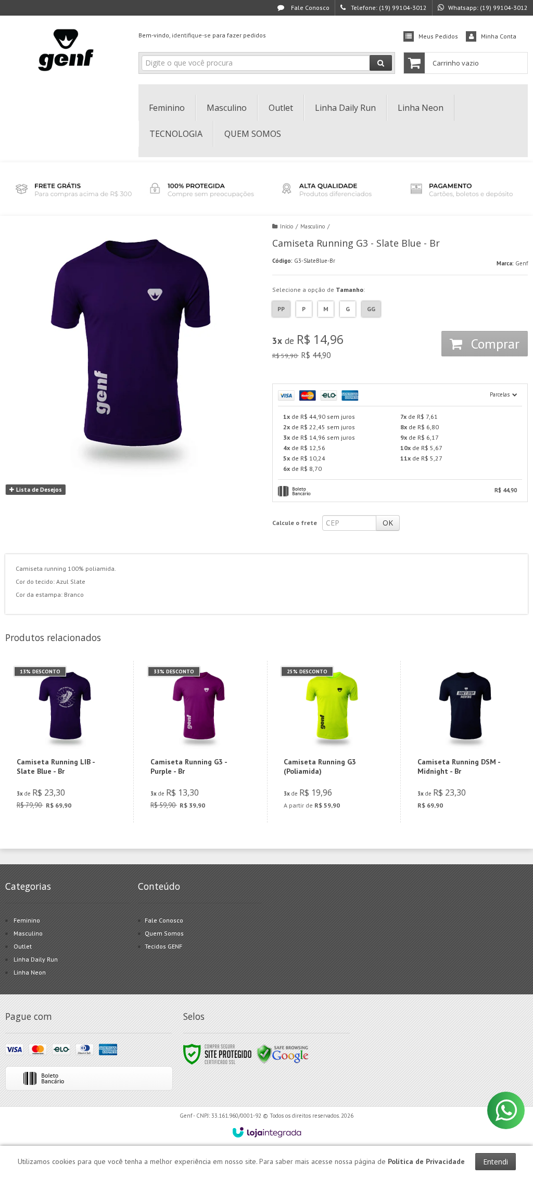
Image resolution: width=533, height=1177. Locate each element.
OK (388, 523)
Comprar (493, 343)
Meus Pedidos (438, 36)
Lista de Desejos (38, 489)
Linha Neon (30, 972)
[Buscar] (381, 63)
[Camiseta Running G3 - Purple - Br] (199, 742)
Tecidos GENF (163, 946)
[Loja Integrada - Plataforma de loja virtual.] (266, 1132)
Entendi (495, 1162)
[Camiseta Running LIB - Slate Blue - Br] (65, 742)
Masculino (312, 226)
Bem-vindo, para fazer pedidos (202, 35)
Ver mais (71, 776)
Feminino (27, 920)
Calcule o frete (294, 523)
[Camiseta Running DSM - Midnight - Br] (466, 742)
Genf (521, 263)
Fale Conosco (309, 7)
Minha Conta (498, 36)
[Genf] (66, 50)
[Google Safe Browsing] (283, 1053)
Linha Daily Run (36, 959)
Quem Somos (164, 933)
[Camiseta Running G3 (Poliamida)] (332, 742)
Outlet (23, 946)
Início (286, 226)
